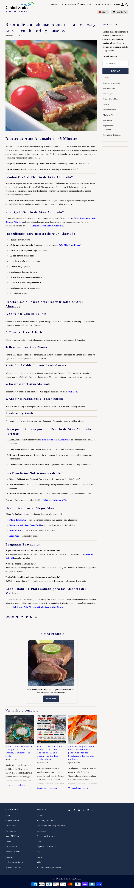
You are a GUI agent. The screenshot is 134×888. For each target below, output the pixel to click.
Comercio (56, 4)
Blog (99, 4)
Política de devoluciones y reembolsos (51, 826)
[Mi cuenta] (122, 5)
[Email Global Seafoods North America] (93, 810)
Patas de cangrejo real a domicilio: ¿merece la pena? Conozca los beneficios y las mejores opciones (81, 752)
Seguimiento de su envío (46, 836)
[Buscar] (126, 5)
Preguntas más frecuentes (46, 847)
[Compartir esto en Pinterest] (26, 617)
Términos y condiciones (46, 821)
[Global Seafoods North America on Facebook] (74, 810)
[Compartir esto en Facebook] (22, 617)
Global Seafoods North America (70, 879)
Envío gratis (112, 4)
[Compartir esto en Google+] (31, 617)
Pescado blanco (109, 110)
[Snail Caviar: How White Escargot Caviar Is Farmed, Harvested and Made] (19, 729)
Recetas (39, 857)
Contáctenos (41, 831)
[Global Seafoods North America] (19, 7)
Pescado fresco (109, 88)
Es (103, 12)
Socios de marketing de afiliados (49, 867)
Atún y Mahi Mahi (110, 99)
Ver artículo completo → (15, 785)
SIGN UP (115, 71)
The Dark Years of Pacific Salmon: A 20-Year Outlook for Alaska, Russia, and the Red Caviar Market (51, 752)
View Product (51, 699)
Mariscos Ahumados (111, 115)
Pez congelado (109, 93)
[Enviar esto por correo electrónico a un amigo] (36, 617)
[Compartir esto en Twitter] (17, 617)
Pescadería (107, 120)
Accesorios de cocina (112, 135)
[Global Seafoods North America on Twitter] (69, 810)
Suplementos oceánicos (108, 128)
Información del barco (79, 4)
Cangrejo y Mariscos (111, 83)
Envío (39, 841)
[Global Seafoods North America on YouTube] (79, 810)
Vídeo (39, 862)
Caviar (105, 77)
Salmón (106, 104)
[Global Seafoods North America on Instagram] (88, 810)
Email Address (110, 56)
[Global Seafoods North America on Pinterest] (83, 810)
